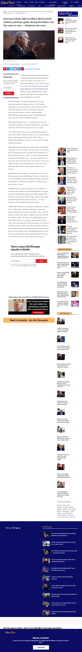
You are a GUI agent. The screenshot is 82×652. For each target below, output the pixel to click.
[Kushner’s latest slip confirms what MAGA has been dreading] (61, 321)
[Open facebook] (71, 2)
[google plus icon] (10, 528)
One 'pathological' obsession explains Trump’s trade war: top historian (62, 284)
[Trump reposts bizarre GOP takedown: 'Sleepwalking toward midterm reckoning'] (75, 255)
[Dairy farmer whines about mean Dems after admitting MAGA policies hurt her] (75, 294)
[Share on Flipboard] (4, 68)
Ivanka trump (65, 517)
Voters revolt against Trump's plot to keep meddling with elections (63, 475)
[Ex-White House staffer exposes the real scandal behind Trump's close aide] (61, 375)
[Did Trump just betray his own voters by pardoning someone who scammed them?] (17, 305)
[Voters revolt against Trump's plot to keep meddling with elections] (61, 467)
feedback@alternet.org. (40, 297)
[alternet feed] (73, 4)
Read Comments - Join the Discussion (29, 320)
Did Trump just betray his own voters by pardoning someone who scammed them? (38, 305)
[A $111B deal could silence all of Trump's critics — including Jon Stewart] (46, 552)
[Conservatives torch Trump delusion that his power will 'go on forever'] (46, 604)
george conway (61, 505)
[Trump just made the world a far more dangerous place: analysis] (61, 448)
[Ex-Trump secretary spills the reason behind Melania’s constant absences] (46, 534)
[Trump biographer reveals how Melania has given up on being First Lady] (61, 485)
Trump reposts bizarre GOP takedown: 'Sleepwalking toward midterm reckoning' (63, 255)
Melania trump (67, 509)
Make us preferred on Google (30, 69)
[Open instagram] (13, 528)
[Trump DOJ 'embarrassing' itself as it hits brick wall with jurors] (60, 21)
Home (4, 11)
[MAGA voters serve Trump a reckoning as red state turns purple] (61, 412)
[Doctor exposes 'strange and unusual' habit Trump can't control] (61, 357)
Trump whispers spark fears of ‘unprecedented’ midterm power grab (63, 347)
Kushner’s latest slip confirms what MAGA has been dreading (63, 330)
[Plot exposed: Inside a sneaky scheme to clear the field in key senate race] (60, 30)
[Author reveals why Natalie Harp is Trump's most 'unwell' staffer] (61, 430)
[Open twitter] (71, 6)
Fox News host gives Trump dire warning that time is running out (62, 304)
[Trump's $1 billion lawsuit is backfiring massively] (46, 578)
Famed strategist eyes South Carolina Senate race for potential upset (63, 265)
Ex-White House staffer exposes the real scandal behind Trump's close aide (63, 384)
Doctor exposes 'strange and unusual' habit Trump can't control (63, 365)
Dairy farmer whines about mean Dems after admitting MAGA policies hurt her (63, 294)
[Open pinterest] (15, 528)
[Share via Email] (15, 68)
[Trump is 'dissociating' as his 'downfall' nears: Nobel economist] (75, 275)
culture (31, 2)
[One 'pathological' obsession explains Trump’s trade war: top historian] (75, 284)
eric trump (72, 517)
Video (36, 2)
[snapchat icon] (19, 528)
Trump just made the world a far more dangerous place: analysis (63, 457)
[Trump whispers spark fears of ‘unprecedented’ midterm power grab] (61, 339)
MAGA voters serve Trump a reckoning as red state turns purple (63, 420)
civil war (65, 507)
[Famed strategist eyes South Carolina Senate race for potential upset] (75, 265)
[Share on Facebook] (8, 68)
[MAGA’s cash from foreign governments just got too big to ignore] (60, 40)
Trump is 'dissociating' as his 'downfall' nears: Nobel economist (63, 275)
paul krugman (65, 511)
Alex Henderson (15, 64)
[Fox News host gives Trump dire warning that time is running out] (75, 304)
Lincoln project (66, 513)
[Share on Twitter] (11, 68)
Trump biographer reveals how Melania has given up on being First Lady (63, 494)
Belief (26, 2)
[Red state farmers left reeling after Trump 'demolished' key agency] (46, 569)
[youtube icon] (17, 528)
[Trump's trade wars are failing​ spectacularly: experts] (46, 613)
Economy (42, 2)
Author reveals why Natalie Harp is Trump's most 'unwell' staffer (63, 438)
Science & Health (18, 4)
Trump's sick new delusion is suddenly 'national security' (62, 402)
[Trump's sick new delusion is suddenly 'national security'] (61, 394)
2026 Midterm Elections (53, 4)
